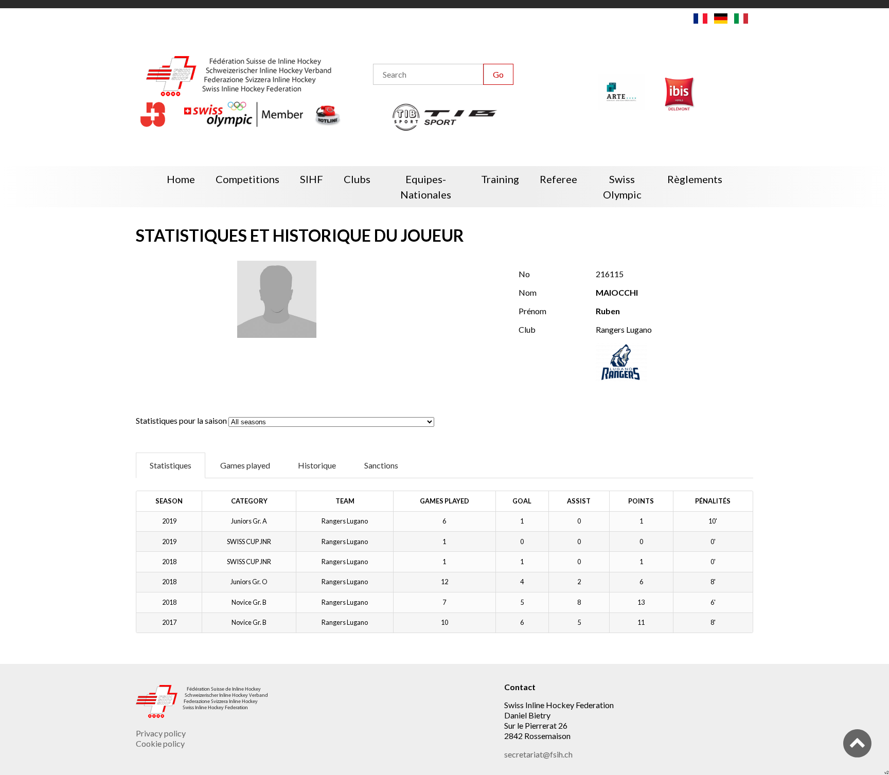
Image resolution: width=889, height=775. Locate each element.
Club (527, 329)
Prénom (532, 311)
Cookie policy (160, 743)
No (524, 274)
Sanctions (381, 465)
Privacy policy (161, 733)
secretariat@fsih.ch (538, 754)
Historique (317, 465)
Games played (245, 465)
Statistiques (170, 465)
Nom (528, 292)
